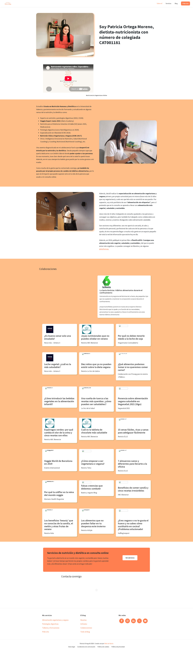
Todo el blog (85, 632)
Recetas (83, 620)
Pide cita (45, 632)
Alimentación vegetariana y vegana (55, 620)
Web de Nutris (108, 643)
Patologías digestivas (50, 624)
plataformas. (104, 249)
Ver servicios (130, 558)
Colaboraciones (86, 628)
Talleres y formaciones (50, 628)
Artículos (83, 624)
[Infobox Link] (124, 297)
